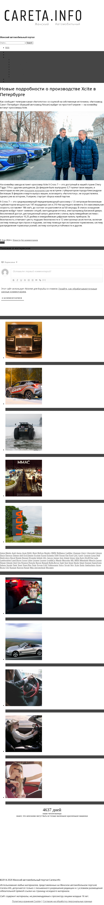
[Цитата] (36, 280)
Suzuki (9, 565)
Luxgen (43, 560)
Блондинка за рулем (20, 69)
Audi (14, 553)
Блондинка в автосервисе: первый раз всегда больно (34, 619)
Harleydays (5, 558)
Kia (91, 558)
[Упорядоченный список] (29, 280)
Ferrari (62, 555)
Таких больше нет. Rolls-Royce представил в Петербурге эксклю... (41, 363)
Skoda (76, 563)
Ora (19, 563)
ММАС (14, 77)
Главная (9, 52)
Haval (12, 558)
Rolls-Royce (54, 563)
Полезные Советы (19, 74)
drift (21, 555)
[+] (44, 280)
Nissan (3, 563)
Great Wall (95, 555)
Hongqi (25, 558)
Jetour (72, 558)
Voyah (67, 565)
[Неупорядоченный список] (32, 280)
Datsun (16, 555)
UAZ (45, 565)
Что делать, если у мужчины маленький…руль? (31, 710)
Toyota (40, 565)
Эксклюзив (16, 64)
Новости (15, 59)
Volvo (61, 565)
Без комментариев (29, 240)
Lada (96, 558)
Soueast (88, 563)
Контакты (9, 79)
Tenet (20, 565)
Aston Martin (5, 553)
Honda (18, 558)
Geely (80, 555)
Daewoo (8, 555)
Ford (71, 555)
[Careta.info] (43, 30)
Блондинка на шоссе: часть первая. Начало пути (32, 756)
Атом (98, 565)
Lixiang (36, 560)
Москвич (50, 568)
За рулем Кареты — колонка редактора (29, 67)
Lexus (24, 560)
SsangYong (97, 563)
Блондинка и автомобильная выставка (26, 802)
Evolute (37, 555)
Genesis (87, 555)
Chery (83, 553)
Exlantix (50, 555)
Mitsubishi (84, 560)
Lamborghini (5, 560)
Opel (15, 563)
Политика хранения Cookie (26, 901)
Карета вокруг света (20, 72)
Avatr (24, 553)
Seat (66, 563)
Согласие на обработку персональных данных (67, 901)
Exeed (43, 555)
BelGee (41, 553)
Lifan (30, 560)
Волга (2, 568)
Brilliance (61, 553)
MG (72, 560)
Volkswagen (53, 565)
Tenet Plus (27, 565)
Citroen (99, 553)
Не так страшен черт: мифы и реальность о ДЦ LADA (34, 547)
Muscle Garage (95, 560)
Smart (81, 563)
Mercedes (66, 560)
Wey (72, 565)
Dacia (2, 555)
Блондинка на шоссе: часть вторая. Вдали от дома (33, 664)
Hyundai (32, 558)
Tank (15, 565)
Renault (45, 563)
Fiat (67, 555)
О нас (8, 81)
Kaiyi (82, 558)
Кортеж (20, 568)
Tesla (34, 565)
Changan (77, 553)
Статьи (8, 55)
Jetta (77, 558)
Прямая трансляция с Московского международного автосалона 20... (43, 501)
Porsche (32, 563)
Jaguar (56, 558)
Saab (62, 563)
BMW (53, 553)
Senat (71, 563)
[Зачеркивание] (25, 280)
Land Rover (17, 560)
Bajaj (35, 553)
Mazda (58, 560)
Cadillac (69, 553)
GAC (76, 555)
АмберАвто (90, 565)
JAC (45, 558)
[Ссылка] (40, 280)
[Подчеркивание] (21, 280)
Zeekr (82, 565)
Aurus (19, 553)
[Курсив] (17, 280)
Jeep (61, 558)
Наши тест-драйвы (19, 62)
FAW (57, 555)
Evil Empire (29, 555)
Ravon (38, 563)
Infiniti (39, 558)
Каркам (13, 568)
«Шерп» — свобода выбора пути (23, 455)
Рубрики (9, 57)
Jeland (66, 558)
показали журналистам (36, 190)
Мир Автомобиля (37, 568)
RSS (7, 47)
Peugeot (24, 563)
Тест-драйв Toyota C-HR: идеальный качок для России (35, 409)
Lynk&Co (51, 560)
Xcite (2, 242)
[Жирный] (13, 280)
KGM (87, 558)
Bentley (47, 553)
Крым (26, 568)
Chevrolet (91, 553)
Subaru (3, 565)
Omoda (9, 563)
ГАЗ (7, 568)
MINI (76, 560)
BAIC (29, 553)
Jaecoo (50, 558)
